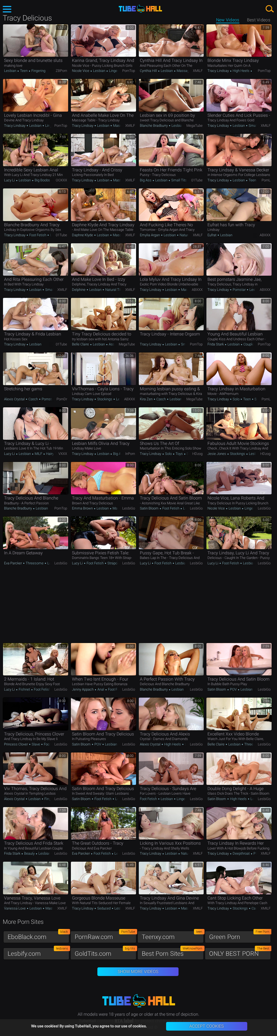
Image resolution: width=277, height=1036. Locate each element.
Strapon (113, 563)
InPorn (130, 454)
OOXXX (61, 180)
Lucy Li (10, 180)
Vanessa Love (15, 908)
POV (233, 689)
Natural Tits (188, 235)
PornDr (62, 399)
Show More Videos (138, 971)
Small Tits (256, 126)
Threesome (34, 563)
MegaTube (194, 126)
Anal (101, 689)
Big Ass (146, 180)
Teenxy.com (172, 935)
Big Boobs (42, 180)
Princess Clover (16, 744)
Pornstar (239, 290)
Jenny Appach (83, 689)
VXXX (62, 454)
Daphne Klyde (83, 235)
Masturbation (122, 180)
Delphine (79, 290)
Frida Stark (216, 344)
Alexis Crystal (14, 399)
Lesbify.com (38, 952)
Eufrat (212, 235)
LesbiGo (128, 508)
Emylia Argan (150, 235)
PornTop (128, 71)
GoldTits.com (105, 952)
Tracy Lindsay (218, 71)
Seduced (103, 908)
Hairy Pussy (54, 454)
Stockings (104, 399)
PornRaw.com (105, 935)
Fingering (38, 71)
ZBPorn (61, 71)
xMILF (198, 71)
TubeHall (140, 8)
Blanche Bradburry (154, 126)
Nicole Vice (81, 71)
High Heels (241, 71)
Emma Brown (83, 508)
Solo (236, 399)
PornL (266, 180)
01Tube (197, 180)
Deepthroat (241, 853)
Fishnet (24, 689)
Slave (36, 744)
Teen (23, 71)
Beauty (29, 853)
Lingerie (114, 71)
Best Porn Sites (172, 952)
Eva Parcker (13, 563)
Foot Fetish (37, 235)
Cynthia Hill (149, 71)
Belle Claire (81, 344)
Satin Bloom (149, 508)
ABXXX (265, 235)
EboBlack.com (38, 935)
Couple (249, 344)
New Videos (227, 19)
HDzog (197, 454)
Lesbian (10, 71)
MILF (38, 454)
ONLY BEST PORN (239, 952)
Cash (255, 908)
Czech (33, 399)
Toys (179, 454)
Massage (184, 71)
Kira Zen (146, 399)
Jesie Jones (217, 454)
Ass (111, 344)
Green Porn (239, 935)
